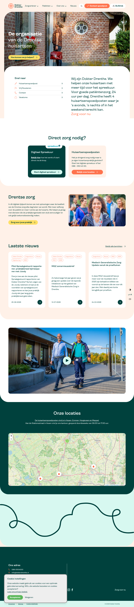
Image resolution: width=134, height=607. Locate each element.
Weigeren (29, 597)
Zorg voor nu (81, 114)
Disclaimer (11, 604)
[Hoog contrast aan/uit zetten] (130, 289)
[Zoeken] (81, 6)
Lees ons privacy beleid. (17, 592)
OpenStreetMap (115, 485)
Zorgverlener (30, 6)
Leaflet (107, 485)
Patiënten (46, 6)
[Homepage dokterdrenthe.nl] (15, 5)
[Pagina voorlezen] (130, 299)
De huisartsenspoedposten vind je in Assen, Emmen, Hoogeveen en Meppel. (67, 420)
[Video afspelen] (67, 360)
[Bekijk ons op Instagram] (69, 590)
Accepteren (15, 597)
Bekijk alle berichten (113, 246)
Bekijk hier (36, 158)
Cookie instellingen (32, 604)
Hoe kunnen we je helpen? (22, 57)
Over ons (60, 6)
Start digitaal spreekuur (45, 172)
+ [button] (11, 436)
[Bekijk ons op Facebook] (72, 590)
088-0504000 (17, 570)
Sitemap (20, 604)
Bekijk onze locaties (86, 172)
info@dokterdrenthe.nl (20, 573)
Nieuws (73, 6)
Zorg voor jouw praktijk (21, 222)
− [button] (11, 439)
